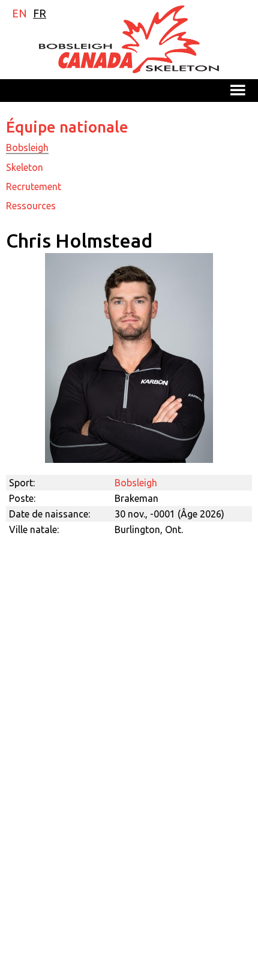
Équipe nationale (67, 127)
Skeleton (24, 167)
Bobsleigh (27, 147)
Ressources (31, 205)
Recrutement (33, 186)
